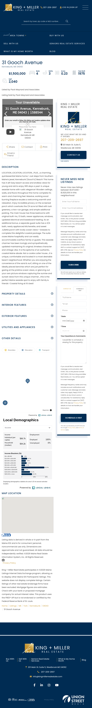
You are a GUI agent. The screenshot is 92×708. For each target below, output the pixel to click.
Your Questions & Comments (73, 336)
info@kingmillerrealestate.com (47, 676)
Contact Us (73, 155)
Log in (65, 7)
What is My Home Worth (18, 51)
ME (20, 605)
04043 (45, 605)
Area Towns (17, 35)
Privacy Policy (9, 563)
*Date (63, 316)
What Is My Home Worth (66, 660)
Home (5, 605)
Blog (53, 51)
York (25, 605)
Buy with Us (57, 35)
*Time (63, 326)
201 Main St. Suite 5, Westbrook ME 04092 (47, 667)
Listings (13, 605)
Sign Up (74, 7)
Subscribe (73, 264)
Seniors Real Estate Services (67, 43)
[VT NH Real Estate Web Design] (73, 700)
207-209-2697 (50, 7)
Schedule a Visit (79, 289)
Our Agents (65, 161)
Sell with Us (11, 43)
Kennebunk (35, 605)
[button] (66, 21)
